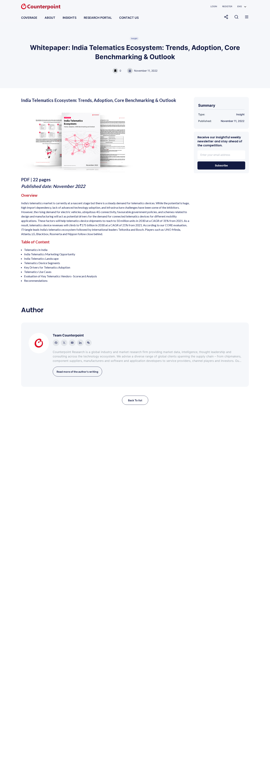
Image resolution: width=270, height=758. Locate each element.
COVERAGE (29, 17)
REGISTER (227, 6)
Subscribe (221, 165)
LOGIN (213, 6)
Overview (29, 195)
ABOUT (50, 17)
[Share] (226, 17)
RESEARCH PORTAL (98, 17)
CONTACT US (129, 17)
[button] (242, 6)
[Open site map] (246, 17)
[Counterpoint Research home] (40, 7)
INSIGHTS (69, 17)
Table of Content (35, 242)
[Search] (236, 17)
